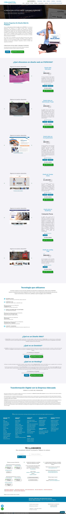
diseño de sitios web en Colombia (11, 398)
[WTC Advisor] (18, 108)
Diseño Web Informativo (47, 68)
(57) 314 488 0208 (31, 1)
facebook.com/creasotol (55, 420)
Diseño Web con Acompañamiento (48, 137)
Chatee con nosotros (18, 51)
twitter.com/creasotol (54, 421)
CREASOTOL (34, 393)
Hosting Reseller (41, 425)
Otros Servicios (5, 425)
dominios (28, 349)
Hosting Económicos (42, 420)
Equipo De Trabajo (18, 424)
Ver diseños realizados (48, 88)
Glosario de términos (6, 438)
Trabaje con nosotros (18, 433)
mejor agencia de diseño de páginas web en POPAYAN (16, 27)
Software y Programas (30, 439)
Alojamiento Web (37, 364)
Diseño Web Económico (31, 420)
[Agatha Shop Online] (18, 182)
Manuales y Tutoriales (18, 429)
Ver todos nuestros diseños (18, 115)
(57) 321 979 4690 (18, 465)
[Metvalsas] (18, 217)
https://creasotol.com (53, 506)
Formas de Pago (5, 428)
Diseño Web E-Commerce (31, 426)
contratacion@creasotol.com (53, 472)
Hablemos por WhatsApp (9, 468)
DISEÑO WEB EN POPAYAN (12, 13)
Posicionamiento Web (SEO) (43, 432)
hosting (49, 403)
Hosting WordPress (42, 424)
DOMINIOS (35, 3)
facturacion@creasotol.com (52, 471)
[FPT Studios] (18, 75)
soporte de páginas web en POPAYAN (43, 293)
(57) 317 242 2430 (18, 477)
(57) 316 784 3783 (59, 3)
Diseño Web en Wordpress (31, 425)
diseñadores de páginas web (17, 29)
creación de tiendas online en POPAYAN (15, 32)
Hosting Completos (42, 421)
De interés (48, 1)
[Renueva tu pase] (18, 257)
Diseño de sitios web (27, 403)
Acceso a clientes (58, 1)
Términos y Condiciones (7, 433)
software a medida (44, 403)
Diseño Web (8, 339)
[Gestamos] (18, 144)
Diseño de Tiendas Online (48, 175)
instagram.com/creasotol (55, 428)
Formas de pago (39, 1)
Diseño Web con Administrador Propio (48, 101)
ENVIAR (23, 456)
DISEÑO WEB (27, 3)
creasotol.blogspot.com (54, 429)
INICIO (24, 3)
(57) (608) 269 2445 (8, 470)
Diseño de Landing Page (48, 250)
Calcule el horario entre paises (33, 477)
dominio (6, 348)
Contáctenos (53, 1)
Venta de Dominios (6, 424)
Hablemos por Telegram (9, 485)
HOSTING (31, 3)
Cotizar (7, 51)
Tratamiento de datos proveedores (20, 437)
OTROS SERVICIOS (41, 3)
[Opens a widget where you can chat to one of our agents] (62, 512)
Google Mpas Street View (55, 424)
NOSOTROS (46, 3)
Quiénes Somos (17, 421)
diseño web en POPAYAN (41, 62)
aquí (48, 190)
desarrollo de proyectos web (36, 403)
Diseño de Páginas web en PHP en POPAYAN (23, 33)
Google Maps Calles (54, 425)
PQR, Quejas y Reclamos (19, 428)
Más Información (48, 192)
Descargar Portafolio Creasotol (20, 432)
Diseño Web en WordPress (48, 210)
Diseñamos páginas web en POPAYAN (20, 39)
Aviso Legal (5, 432)
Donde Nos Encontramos (19, 425)
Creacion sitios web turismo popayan (22, 10)
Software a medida (42, 433)
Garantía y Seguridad (6, 436)
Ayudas (44, 1)
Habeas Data (5, 437)
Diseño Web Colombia (41, 393)
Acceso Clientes (17, 420)
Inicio (6, 13)
